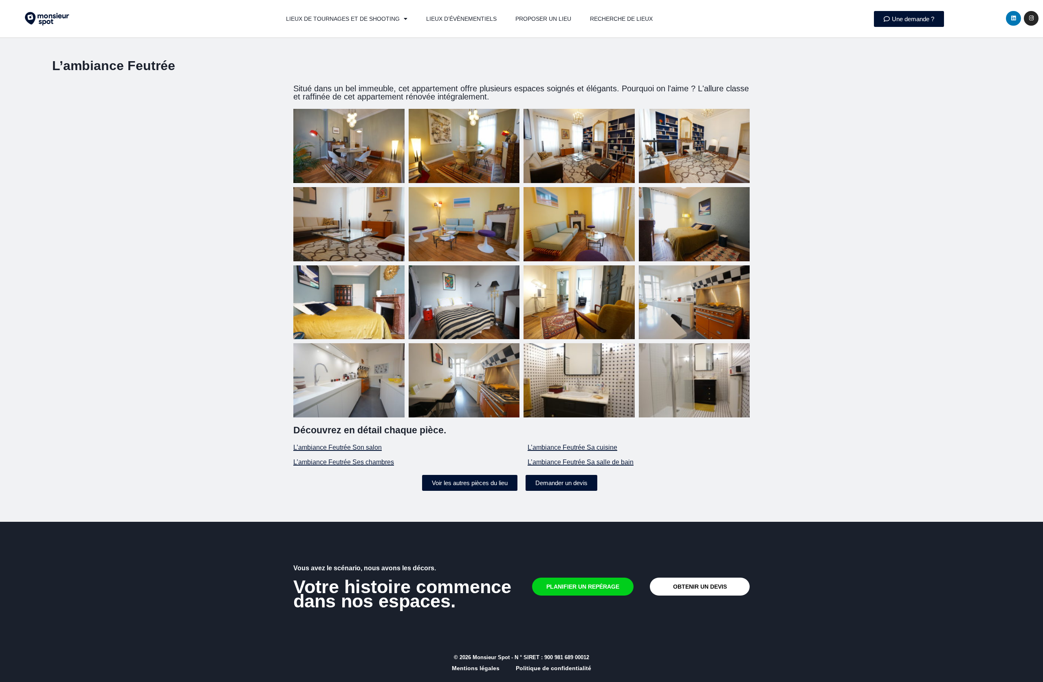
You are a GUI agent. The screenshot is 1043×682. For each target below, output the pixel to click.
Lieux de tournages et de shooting (343, 18)
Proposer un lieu (543, 18)
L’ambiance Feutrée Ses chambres (343, 462)
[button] (469, 483)
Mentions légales (475, 668)
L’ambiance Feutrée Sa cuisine (572, 447)
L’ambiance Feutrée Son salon (337, 447)
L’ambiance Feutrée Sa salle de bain (581, 462)
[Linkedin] (1013, 18)
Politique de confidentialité (553, 668)
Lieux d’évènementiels (461, 18)
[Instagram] (1031, 18)
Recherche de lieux (621, 18)
